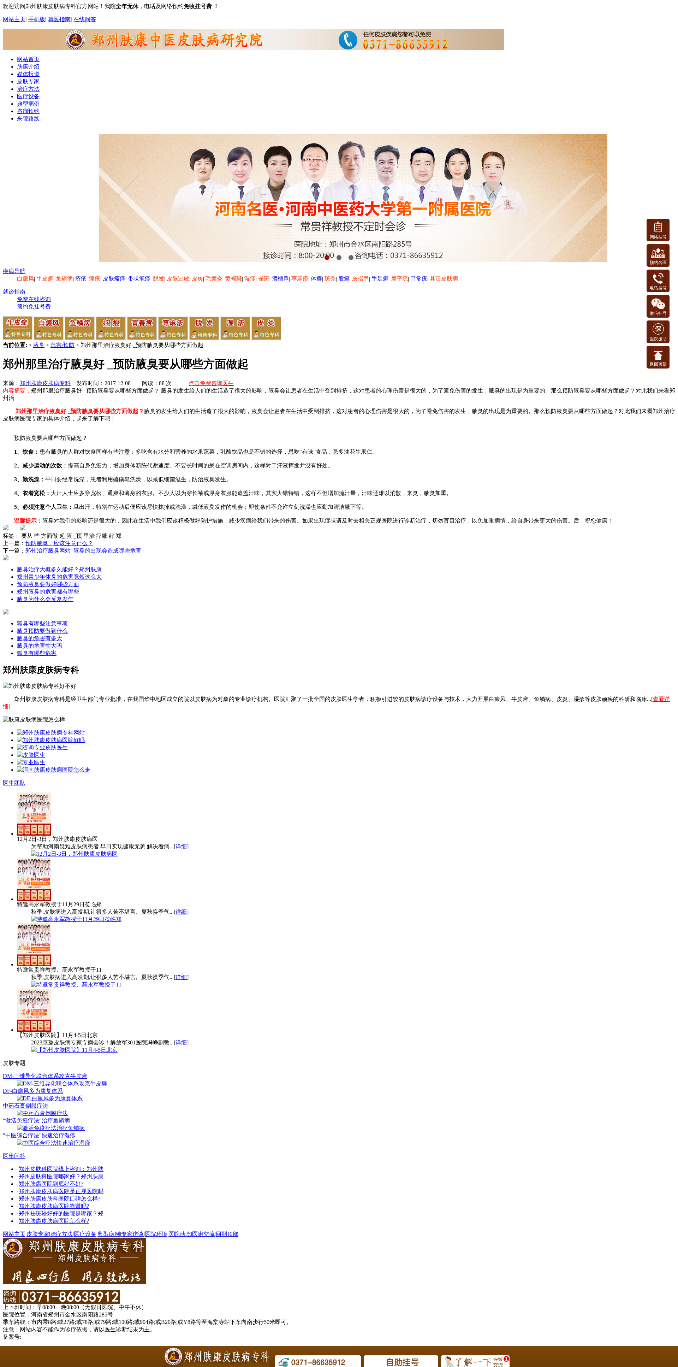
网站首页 (28, 59)
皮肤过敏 (178, 279)
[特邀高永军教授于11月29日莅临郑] (76, 919)
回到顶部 (227, 1234)
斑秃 (330, 279)
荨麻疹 (299, 279)
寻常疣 (418, 279)
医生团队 (14, 783)
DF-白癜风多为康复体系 (33, 1091)
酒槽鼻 (280, 279)
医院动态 (179, 1234)
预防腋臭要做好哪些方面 (48, 584)
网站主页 (14, 19)
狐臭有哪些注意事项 (42, 623)
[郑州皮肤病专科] (31, 762)
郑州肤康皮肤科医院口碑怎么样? (59, 1199)
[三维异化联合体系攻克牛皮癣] (62, 1083)
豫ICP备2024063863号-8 (52, 1337)
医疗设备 (28, 96)
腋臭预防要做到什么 (42, 631)
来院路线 (28, 119)
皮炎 (197, 279)
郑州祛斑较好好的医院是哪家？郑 (61, 1213)
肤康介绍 (28, 67)
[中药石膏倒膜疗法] (42, 1113)
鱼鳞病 (64, 279)
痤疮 (94, 279)
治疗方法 (28, 89)
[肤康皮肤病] (42, 747)
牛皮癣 (44, 279)
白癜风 (25, 279)
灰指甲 (360, 279)
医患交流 (203, 1234)
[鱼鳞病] (80, 338)
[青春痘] (142, 338)
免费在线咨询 (34, 299)
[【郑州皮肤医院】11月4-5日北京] (74, 1050)
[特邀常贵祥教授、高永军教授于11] (76, 985)
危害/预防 (62, 345)
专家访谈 (132, 1234)
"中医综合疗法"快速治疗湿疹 (39, 1135)
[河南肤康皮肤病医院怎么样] (51, 740)
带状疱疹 (139, 279)
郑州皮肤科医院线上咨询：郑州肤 (61, 1169)
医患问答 (14, 1156)
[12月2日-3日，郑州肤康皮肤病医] (74, 854)
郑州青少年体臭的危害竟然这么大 (59, 577)
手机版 (36, 19)
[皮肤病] (53, 770)
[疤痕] (111, 338)
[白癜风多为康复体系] (50, 1098)
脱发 (158, 279)
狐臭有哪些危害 (36, 653)
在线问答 (84, 19)
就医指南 (59, 19)
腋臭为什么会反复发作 (45, 599)
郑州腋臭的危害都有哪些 (48, 592)
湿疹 (250, 279)
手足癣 (379, 279)
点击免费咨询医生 (211, 383)
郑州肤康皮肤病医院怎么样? (54, 1221)
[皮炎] (266, 338)
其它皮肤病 (444, 279)
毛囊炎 (214, 279)
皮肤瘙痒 (114, 279)
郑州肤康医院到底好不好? (51, 1184)
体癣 (316, 279)
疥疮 (81, 279)
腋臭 (38, 345)
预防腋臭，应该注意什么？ (59, 543)
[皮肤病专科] (31, 755)
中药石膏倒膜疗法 (25, 1106)
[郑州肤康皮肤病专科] (51, 733)
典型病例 (28, 104)
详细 (181, 846)
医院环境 (156, 1234)
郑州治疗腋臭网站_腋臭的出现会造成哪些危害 (83, 551)
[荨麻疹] (173, 338)
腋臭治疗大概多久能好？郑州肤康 (59, 569)
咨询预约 (28, 111)
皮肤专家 (28, 81)
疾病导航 (14, 271)
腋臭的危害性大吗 (39, 646)
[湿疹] (235, 338)
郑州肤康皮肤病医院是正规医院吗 (61, 1191)
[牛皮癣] (17, 338)
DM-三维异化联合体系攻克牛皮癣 (45, 1076)
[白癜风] (49, 338)
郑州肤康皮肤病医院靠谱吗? (54, 1206)
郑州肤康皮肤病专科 (45, 383)
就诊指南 (14, 292)
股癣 (344, 279)
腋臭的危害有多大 (39, 638)
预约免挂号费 (34, 307)
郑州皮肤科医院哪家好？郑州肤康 (61, 1176)
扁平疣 (399, 279)
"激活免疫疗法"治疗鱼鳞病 (36, 1121)
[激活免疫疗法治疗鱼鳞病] (51, 1128)
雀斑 (263, 279)
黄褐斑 (233, 279)
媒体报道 (28, 74)
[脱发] (204, 338)
